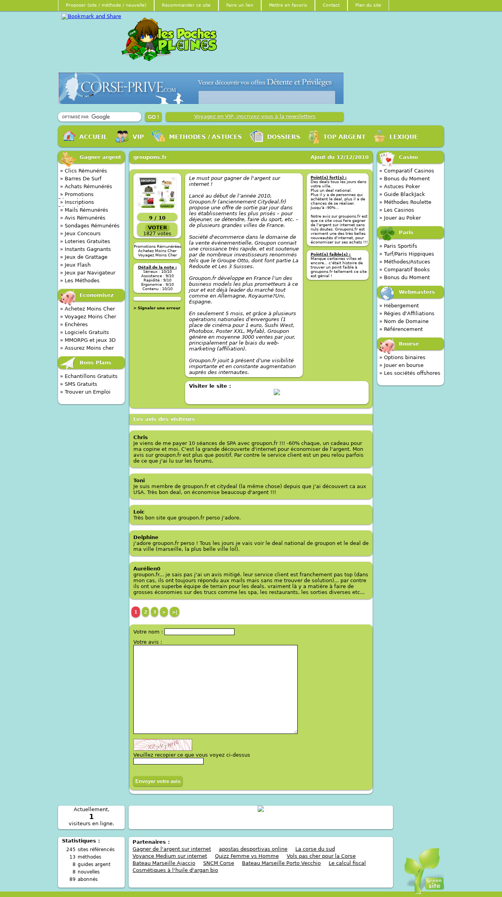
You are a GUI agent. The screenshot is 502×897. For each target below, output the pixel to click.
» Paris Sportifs (398, 246)
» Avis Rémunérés (82, 218)
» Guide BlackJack (402, 194)
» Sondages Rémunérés (90, 226)
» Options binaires (402, 357)
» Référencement (401, 329)
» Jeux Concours (80, 233)
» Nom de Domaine (404, 321)
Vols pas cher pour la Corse (321, 856)
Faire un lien (239, 5)
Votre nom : (148, 632)
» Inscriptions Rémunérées (76, 203)
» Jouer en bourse (401, 365)
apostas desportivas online (253, 849)
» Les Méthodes (80, 280)
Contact (331, 5)
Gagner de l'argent (171, 39)
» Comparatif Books (404, 269)
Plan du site (368, 5)
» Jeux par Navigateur (87, 273)
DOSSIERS (283, 136)
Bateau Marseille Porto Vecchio (281, 863)
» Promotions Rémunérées (76, 195)
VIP (138, 136)
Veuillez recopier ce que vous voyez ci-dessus (191, 755)
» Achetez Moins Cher (87, 309)
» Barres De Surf (81, 179)
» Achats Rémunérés (86, 186)
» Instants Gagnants (85, 249)
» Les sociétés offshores (409, 373)
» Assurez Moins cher (87, 348)
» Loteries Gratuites (85, 241)
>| (174, 612)
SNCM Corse (218, 863)
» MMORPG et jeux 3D (88, 340)
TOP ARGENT (344, 136)
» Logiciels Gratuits (84, 332)
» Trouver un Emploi (85, 392)
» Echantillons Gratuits (89, 376)
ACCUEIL (93, 136)
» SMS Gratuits (78, 384)
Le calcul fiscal (347, 863)
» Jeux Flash (75, 265)
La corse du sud (315, 849)
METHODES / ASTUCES (205, 136)
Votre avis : (147, 642)
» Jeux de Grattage (83, 257)
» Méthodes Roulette (405, 202)
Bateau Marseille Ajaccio (164, 863)
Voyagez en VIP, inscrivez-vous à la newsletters (255, 116)
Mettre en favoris (288, 5)
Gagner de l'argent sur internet (172, 849)
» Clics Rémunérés (83, 171)
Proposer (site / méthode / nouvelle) (106, 5)
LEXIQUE (403, 136)
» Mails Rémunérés (84, 210)
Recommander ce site (186, 5)
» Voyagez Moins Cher (88, 317)
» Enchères (74, 324)
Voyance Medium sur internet (170, 856)
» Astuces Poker (399, 186)
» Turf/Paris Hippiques (406, 254)
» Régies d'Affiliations (407, 313)
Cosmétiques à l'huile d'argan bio (175, 870)
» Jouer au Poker (400, 218)
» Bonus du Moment (404, 179)
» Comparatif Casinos (406, 171)
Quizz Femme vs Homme (247, 856)
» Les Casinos (396, 210)
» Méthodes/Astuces (404, 262)
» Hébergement (399, 306)
